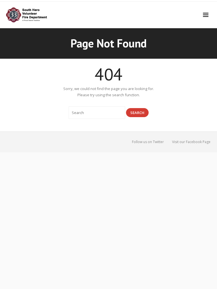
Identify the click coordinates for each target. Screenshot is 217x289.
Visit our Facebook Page (191, 141)
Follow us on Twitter (148, 141)
